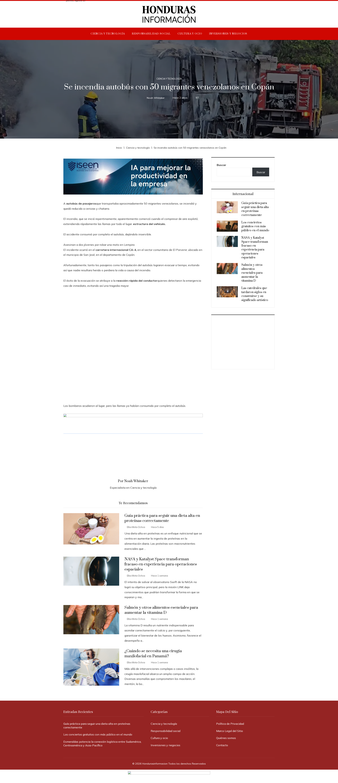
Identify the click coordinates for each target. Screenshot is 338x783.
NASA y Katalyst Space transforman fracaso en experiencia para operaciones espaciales (160, 564)
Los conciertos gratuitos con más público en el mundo (255, 226)
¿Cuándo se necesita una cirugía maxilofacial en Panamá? (153, 654)
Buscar (221, 165)
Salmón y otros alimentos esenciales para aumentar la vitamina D (161, 610)
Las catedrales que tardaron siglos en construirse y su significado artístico (254, 294)
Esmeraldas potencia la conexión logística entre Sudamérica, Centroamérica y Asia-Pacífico (102, 743)
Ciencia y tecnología (169, 79)
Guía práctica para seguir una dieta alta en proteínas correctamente (162, 518)
